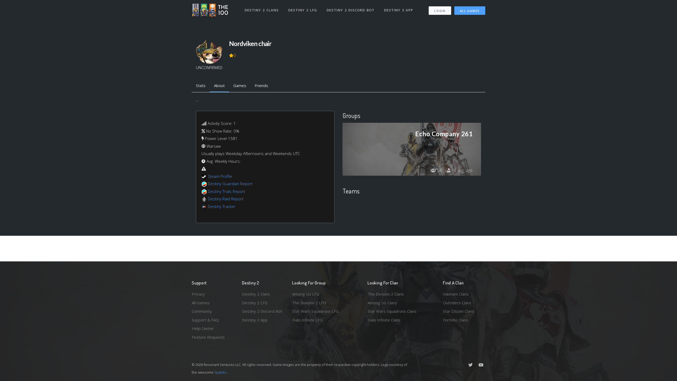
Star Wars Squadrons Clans (392, 311)
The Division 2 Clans (386, 294)
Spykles (220, 372)
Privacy (198, 294)
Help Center (203, 328)
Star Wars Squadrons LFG (315, 311)
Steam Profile (220, 176)
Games (239, 85)
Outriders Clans (457, 302)
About (219, 85)
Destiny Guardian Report (230, 183)
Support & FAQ (205, 320)
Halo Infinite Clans (384, 320)
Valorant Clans (456, 294)
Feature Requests (208, 337)
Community (202, 311)
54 (439, 170)
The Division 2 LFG (309, 302)
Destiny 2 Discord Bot (350, 10)
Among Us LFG (305, 294)
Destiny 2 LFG (302, 10)
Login (440, 11)
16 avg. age (462, 170)
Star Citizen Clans (458, 311)
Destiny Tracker (222, 206)
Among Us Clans (382, 302)
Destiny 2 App (398, 10)
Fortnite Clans (455, 320)
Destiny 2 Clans (262, 10)
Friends (261, 85)
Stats (200, 85)
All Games (470, 11)
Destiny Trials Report (226, 191)
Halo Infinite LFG (307, 320)
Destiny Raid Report (226, 198)
